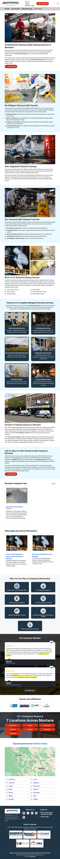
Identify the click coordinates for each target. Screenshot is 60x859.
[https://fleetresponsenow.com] (12, 5)
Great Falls (47, 725)
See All (53, 483)
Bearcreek (37, 786)
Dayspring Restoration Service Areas (30, 743)
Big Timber (37, 792)
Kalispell (47, 729)
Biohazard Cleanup (27, 8)
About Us (12, 852)
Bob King (8, 683)
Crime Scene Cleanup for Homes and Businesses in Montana (14, 556)
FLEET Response (18, 827)
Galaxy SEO (32, 856)
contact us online (20, 61)
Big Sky (11, 792)
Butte (30, 725)
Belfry (10, 789)
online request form (47, 469)
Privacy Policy (46, 852)
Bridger (36, 799)
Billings (11, 796)
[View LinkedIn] (36, 813)
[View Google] (27, 813)
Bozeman (13, 725)
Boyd (35, 796)
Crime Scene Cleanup (13, 289)
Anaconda (11, 782)
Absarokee (12, 779)
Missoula (13, 733)
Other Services (15, 8)
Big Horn (36, 789)
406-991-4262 (29, 5)
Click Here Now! (42, 3)
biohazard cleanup (49, 280)
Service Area (18, 852)
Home (7, 8)
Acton (35, 779)
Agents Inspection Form (37, 852)
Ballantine (36, 782)
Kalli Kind (9, 661)
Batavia (11, 786)
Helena (30, 729)
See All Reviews (30, 690)
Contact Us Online (26, 852)
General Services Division (14, 507)
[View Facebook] (23, 813)
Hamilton (13, 729)
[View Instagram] (32, 813)
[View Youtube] (23, 817)
